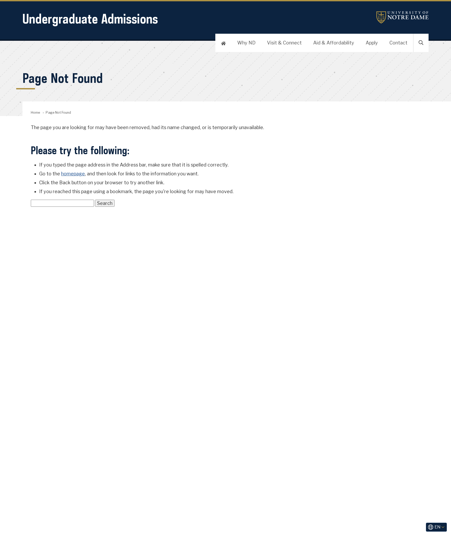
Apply (372, 42)
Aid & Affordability (333, 42)
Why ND (246, 42)
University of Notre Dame (402, 17)
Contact (398, 42)
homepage (73, 173)
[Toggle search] (421, 43)
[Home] (223, 43)
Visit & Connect (284, 42)
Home (35, 112)
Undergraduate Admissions (90, 18)
